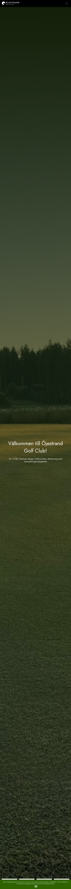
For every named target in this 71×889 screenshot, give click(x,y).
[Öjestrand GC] (10, 3)
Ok (36, 886)
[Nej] (69, 884)
